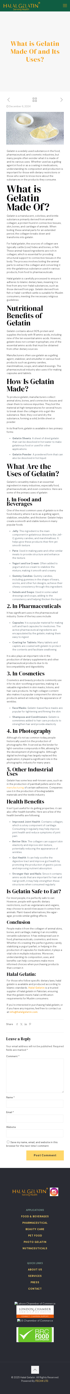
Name (10, 1097)
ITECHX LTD (41, 1381)
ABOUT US (35, 1269)
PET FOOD (35, 1235)
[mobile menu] (65, 5)
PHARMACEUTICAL (35, 1222)
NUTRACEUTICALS (35, 1248)
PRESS (35, 1282)
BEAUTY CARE (35, 1229)
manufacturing (15, 787)
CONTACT (35, 1288)
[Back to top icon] (35, 1370)
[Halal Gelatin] (22, 5)
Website (11, 1127)
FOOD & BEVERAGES (35, 1216)
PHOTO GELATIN (35, 1242)
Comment (12, 1056)
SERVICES (35, 1276)
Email (10, 1112)
